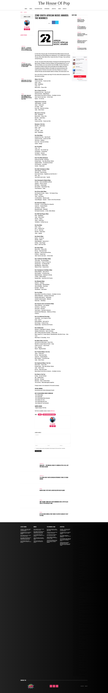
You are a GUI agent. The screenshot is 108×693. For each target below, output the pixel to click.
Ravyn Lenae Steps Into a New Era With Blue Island (26, 81)
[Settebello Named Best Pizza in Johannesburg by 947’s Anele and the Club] (74, 27)
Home (21, 12)
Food (78, 25)
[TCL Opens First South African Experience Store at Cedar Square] (26, 57)
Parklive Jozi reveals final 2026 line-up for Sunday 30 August (38, 542)
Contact (65, 8)
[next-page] (74, 53)
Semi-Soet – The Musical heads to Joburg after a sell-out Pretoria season (26, 49)
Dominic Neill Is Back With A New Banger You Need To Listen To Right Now (82, 41)
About (59, 8)
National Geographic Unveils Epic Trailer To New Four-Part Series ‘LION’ (52, 530)
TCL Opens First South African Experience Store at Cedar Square (26, 65)
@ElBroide (52, 411)
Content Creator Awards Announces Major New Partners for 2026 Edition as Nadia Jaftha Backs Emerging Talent (65, 544)
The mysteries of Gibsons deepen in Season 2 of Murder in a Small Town (52, 538)
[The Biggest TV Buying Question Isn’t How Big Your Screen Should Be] (74, 34)
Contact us (23, 680)
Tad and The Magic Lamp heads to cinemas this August (52, 532)
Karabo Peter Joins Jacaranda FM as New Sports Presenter (81, 20)
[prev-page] (72, 53)
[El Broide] (27, 23)
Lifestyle (54, 8)
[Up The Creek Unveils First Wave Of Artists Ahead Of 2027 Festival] (29, 514)
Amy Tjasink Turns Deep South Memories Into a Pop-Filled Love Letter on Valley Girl (26, 97)
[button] (82, 8)
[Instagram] (27, 29)
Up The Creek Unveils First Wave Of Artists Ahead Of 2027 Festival (54, 514)
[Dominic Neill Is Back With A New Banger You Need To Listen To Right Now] (74, 41)
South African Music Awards (49, 414)
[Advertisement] (90, 92)
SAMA (40, 414)
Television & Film (38, 8)
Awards (25, 12)
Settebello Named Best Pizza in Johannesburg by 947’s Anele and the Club (81, 27)
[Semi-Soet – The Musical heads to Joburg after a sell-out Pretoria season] (26, 41)
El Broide (27, 27)
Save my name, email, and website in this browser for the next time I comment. (50, 448)
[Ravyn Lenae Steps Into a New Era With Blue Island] (26, 73)
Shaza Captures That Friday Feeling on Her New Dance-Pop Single (39, 538)
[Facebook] (25, 29)
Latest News (23, 527)
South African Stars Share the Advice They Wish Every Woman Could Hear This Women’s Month (65, 539)
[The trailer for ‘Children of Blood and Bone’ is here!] (74, 48)
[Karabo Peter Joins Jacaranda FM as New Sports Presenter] (74, 20)
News (26, 8)
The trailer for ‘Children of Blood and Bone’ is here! (82, 49)
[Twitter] (29, 29)
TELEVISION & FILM (51, 527)
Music (31, 8)
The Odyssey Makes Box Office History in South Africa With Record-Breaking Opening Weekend (52, 541)
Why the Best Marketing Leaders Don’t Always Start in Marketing (65, 536)
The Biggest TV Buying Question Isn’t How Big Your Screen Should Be (82, 34)
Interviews (47, 8)
